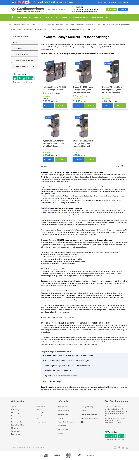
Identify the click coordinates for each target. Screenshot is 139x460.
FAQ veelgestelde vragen (66, 422)
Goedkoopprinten (49, 210)
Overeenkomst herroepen (89, 418)
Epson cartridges (16, 419)
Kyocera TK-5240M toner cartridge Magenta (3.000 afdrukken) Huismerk (53, 143)
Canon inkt (64, 344)
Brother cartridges (17, 422)
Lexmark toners (40, 422)
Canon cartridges (17, 416)
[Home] (12, 17)
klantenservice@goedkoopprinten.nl (85, 12)
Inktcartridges (15, 410)
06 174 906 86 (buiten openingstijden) (86, 9)
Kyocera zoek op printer (41, 29)
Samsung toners (69, 317)
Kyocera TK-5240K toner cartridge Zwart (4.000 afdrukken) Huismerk (83, 89)
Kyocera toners (27, 29)
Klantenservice (63, 407)
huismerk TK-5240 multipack (52, 196)
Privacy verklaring (87, 407)
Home (13, 29)
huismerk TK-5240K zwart (51, 200)
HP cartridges (15, 413)
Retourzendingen (63, 411)
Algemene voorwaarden (89, 414)
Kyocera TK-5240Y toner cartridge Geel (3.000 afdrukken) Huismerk (83, 143)
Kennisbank (62, 426)
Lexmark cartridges (17, 425)
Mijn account (102, 2)
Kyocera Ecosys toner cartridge (59, 29)
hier (89, 54)
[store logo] (27, 9)
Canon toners (15, 431)
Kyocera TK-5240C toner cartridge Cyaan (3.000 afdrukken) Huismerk (112, 89)
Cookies (83, 411)
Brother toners (40, 407)
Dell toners (39, 410)
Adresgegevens (63, 429)
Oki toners (38, 419)
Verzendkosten (63, 414)
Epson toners (15, 434)
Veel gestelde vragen (114, 2)
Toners (19, 29)
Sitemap (60, 433)
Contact (125, 2)
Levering (61, 418)
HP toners (55, 344)
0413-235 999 (78, 7)
